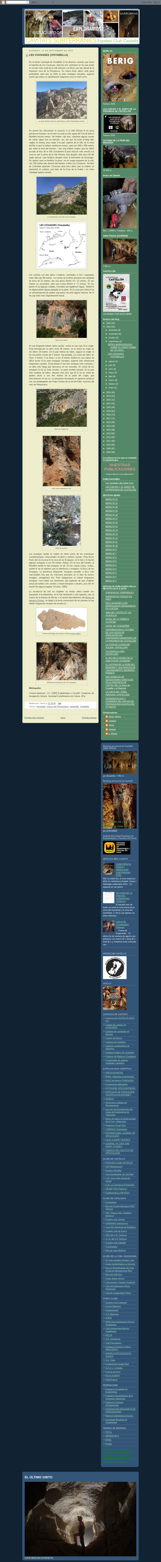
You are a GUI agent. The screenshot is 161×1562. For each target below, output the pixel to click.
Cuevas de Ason (112, 1372)
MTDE (108, 1440)
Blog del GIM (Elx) (113, 1275)
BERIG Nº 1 (111, 581)
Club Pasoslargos (113, 1343)
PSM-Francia (111, 1380)
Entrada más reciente (34, 718)
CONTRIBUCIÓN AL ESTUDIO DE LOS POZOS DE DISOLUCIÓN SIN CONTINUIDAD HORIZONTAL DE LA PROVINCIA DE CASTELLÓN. (120, 635)
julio (111, 365)
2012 (108, 437)
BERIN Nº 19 (111, 511)
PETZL (108, 1432)
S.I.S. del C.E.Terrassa (116, 1239)
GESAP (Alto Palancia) (116, 1189)
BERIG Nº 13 (111, 534)
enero (111, 388)
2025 (108, 327)
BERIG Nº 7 (111, 554)
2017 (108, 418)
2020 (108, 407)
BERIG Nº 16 (111, 523)
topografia (74, 706)
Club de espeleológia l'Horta (118, 1293)
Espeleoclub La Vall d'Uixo (117, 1193)
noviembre (114, 334)
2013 (108, 433)
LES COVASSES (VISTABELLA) (48, 54)
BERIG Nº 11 (111, 542)
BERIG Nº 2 (111, 577)
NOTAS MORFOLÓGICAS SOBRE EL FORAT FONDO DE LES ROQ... (122, 347)
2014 (108, 430)
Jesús (111, 725)
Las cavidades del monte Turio (119, 483)
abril (111, 376)
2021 (108, 404)
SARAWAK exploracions (116, 1223)
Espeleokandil (111, 1310)
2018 (108, 415)
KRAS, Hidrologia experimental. (119, 1077)
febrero (112, 384)
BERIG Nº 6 (111, 561)
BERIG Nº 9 (111, 550)
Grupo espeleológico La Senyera (120, 1264)
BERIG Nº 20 (111, 507)
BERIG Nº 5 (111, 565)
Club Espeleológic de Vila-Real (119, 1174)
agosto (112, 361)
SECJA (108, 1335)
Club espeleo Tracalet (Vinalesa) (120, 1282)
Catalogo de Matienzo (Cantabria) (120, 1056)
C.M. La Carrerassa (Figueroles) (120, 1185)
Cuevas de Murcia (113, 1038)
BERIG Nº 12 (111, 538)
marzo (112, 380)
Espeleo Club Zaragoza (116, 1303)
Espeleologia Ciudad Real (117, 1364)
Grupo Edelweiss (113, 1306)
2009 (108, 449)
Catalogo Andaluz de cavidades (119, 1053)
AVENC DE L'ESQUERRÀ (117, 626)
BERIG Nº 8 (111, 558)
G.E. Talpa (110, 1360)
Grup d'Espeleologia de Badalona (120, 1227)
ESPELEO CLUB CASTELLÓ (119, 1163)
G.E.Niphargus (112, 1314)
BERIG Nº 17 (111, 519)
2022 (108, 400)
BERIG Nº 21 (111, 503)
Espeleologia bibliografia (116, 1084)
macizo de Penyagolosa (58, 706)
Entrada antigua (89, 718)
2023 (108, 396)
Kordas (108, 1444)
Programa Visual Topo (115, 1125)
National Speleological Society (119, 1416)
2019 (108, 411)
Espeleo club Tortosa (115, 1219)
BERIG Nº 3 (111, 573)
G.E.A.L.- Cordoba (113, 1368)
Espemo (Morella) (113, 1171)
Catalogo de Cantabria (115, 1042)
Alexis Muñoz (115, 717)
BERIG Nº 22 (111, 499)
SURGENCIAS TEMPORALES (119, 593)
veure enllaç (75, 633)
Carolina (112, 721)
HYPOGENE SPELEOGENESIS (120, 1088)
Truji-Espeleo (111, 1247)
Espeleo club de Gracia (116, 1231)
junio (111, 369)
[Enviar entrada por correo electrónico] (58, 703)
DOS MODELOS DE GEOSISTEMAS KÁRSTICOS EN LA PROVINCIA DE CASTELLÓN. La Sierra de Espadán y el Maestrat (119, 682)
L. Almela (113, 734)
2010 (108, 445)
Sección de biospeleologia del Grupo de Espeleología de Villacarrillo (119, 1112)
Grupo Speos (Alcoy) (115, 1278)
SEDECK (109, 1099)
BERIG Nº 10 (111, 546)
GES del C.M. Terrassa (116, 1235)
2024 (108, 392)
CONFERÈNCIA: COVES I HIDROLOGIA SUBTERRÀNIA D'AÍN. (123, 870)
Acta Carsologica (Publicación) (119, 1080)
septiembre (114, 341)
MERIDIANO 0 (112, 1436)
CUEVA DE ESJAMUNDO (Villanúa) (122, 925)
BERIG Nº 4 (111, 569)
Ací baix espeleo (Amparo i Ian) (119, 1260)
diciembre (113, 330)
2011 (108, 441)
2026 (108, 323)
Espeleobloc (111, 1202)
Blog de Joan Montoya (115, 1250)
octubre (112, 338)
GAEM (108, 1318)
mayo (111, 373)
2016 (108, 422)
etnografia (40, 706)
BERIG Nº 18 (111, 515)
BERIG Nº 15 (111, 527)
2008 (108, 452)
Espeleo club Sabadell (115, 1243)
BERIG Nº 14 (111, 530)
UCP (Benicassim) (113, 1167)
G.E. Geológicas (113, 1339)
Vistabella (84, 706)
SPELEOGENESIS (114, 1073)
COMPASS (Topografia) (116, 1129)
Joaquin (112, 729)
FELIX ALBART (112, 1376)
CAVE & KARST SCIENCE (117, 1140)
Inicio (63, 718)
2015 (108, 426)
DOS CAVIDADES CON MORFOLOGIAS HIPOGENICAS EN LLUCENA (120, 606)
